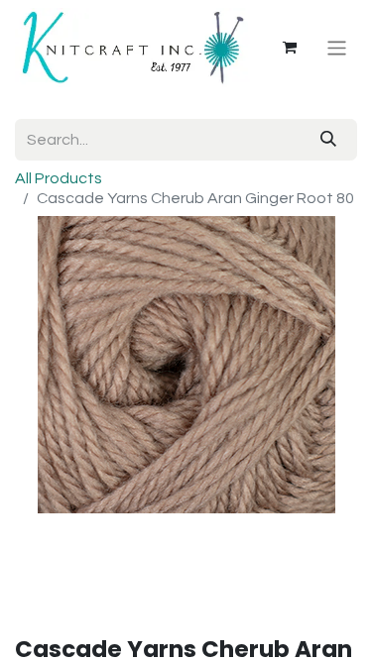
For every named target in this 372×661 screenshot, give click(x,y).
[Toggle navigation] (336, 47)
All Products (58, 178)
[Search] (328, 140)
